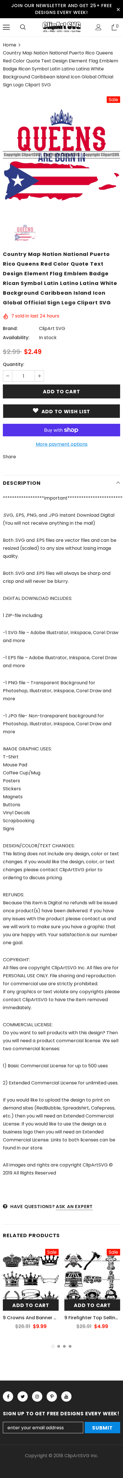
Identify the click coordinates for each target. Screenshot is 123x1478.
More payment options (62, 444)
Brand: (10, 328)
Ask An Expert (74, 1206)
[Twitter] (22, 1396)
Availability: (16, 337)
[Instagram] (37, 1396)
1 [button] (52, 1346)
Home (9, 45)
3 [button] (64, 1346)
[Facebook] (8, 1396)
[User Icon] (99, 27)
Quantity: (13, 364)
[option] (61, 154)
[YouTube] (66, 1396)
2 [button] (58, 1346)
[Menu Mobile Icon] (6, 27)
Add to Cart (30, 1305)
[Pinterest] (52, 1396)
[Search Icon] (23, 27)
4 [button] (70, 1346)
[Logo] (61, 27)
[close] (118, 9)
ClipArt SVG (52, 328)
